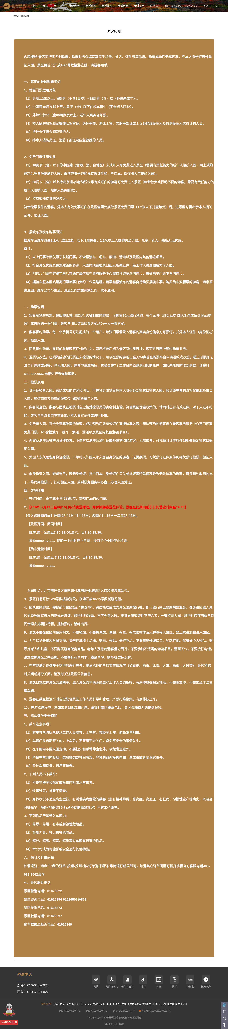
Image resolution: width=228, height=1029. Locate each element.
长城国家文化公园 (75, 1004)
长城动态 (91, 5)
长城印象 (75, 5)
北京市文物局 (134, 1004)
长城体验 (107, 5)
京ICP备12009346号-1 (69, 1011)
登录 (205, 6)
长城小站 (157, 1004)
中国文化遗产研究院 (116, 1004)
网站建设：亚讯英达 (114, 1024)
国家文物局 (59, 1004)
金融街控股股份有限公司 (175, 1004)
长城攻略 (139, 5)
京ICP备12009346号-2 (96, 1011)
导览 (45, 5)
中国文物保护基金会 (95, 1004)
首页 (34, 5)
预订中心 (59, 5)
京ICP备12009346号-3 (124, 1011)
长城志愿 (123, 5)
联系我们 (155, 5)
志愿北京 (146, 1004)
